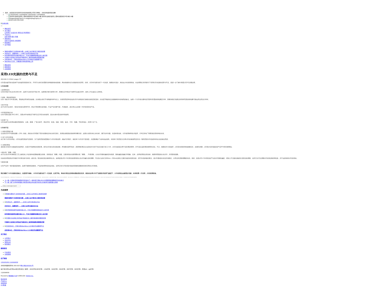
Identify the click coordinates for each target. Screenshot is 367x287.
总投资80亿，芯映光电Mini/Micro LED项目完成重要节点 (23, 59)
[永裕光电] (183, 24)
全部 (6, 36)
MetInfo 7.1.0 (12, 276)
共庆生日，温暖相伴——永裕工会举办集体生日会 (21, 53)
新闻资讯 (8, 67)
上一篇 (34, 180)
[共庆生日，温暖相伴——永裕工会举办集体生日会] (22, 202)
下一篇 (31, 182)
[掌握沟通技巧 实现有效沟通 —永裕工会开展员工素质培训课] (26, 194)
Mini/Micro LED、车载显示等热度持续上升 (19, 61)
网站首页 (8, 28)
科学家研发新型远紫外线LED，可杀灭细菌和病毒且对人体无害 (26, 55)
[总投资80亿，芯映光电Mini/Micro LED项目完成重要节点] (24, 226)
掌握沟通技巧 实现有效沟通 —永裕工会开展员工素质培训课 (25, 51)
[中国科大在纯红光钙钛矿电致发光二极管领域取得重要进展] (25, 218)
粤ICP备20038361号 (26, 265)
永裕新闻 (8, 69)
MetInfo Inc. (30, 276)
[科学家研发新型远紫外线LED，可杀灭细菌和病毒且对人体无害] (27, 210)
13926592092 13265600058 (9, 262)
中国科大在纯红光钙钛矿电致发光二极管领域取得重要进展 (24, 57)
